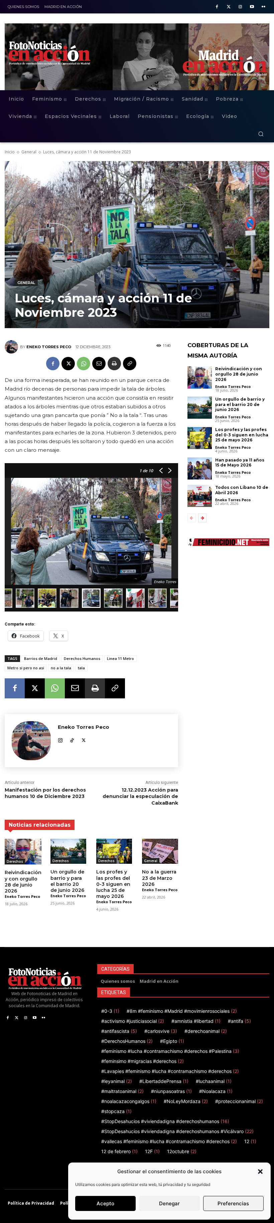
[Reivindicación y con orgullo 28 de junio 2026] (23, 851)
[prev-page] (191, 518)
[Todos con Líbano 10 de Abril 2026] (199, 496)
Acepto (105, 1203)
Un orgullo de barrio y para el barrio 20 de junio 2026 (67, 881)
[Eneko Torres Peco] (12, 347)
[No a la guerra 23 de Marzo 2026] (160, 851)
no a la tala (61, 667)
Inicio (10, 152)
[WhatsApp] (83, 363)
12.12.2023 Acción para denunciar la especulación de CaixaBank (140, 796)
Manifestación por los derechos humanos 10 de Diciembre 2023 (45, 793)
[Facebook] (217, 7)
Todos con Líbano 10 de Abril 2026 (241, 490)
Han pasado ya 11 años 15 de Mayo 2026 (239, 462)
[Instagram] (240, 7)
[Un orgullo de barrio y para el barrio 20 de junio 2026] (68, 851)
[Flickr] (263, 7)
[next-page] (202, 518)
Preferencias (233, 1203)
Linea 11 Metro (120, 658)
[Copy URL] (129, 363)
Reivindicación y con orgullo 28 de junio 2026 (23, 881)
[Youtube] (252, 7)
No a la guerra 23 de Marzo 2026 (159, 878)
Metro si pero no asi (25, 667)
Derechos (15, 861)
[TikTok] (72, 738)
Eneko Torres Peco (48, 347)
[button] (260, 1171)
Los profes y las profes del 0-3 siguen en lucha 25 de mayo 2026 (113, 884)
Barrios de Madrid (40, 658)
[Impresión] (114, 363)
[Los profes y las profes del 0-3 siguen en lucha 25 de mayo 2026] (114, 851)
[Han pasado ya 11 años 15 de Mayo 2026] (199, 468)
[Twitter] (229, 7)
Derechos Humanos (82, 658)
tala (81, 667)
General (28, 152)
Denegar (169, 1203)
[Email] (99, 363)
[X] (68, 363)
